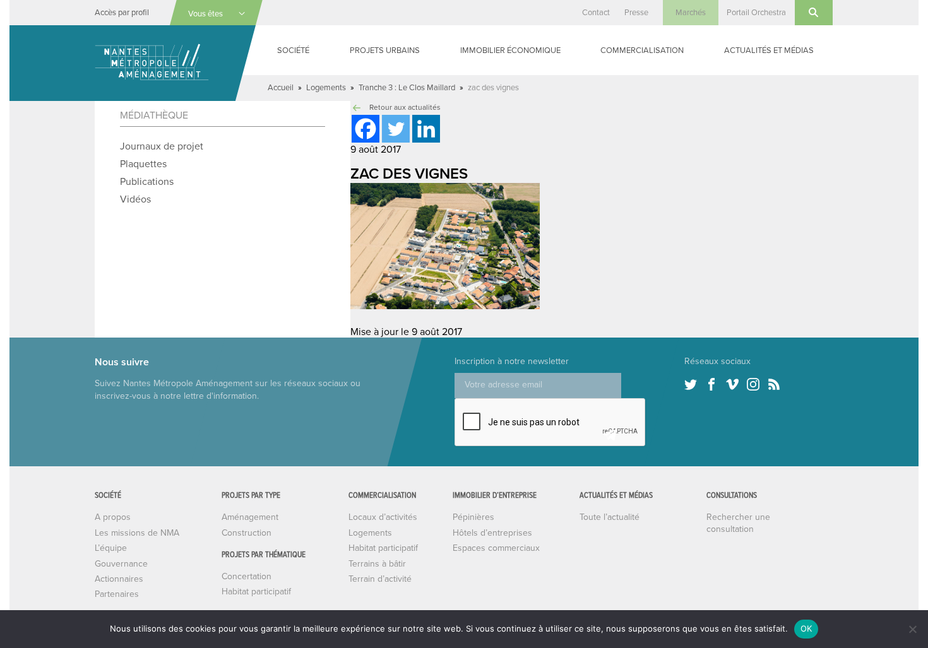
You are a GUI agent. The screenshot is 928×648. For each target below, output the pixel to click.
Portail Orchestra (756, 13)
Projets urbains (385, 50)
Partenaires (117, 594)
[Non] (912, 629)
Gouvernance (121, 563)
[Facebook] (365, 129)
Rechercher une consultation (738, 523)
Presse (636, 13)
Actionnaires (119, 579)
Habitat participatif (256, 591)
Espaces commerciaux (496, 548)
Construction (246, 532)
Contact (596, 13)
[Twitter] (396, 129)
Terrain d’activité (380, 579)
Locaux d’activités (382, 517)
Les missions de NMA (137, 532)
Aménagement (250, 517)
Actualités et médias (769, 50)
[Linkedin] (426, 129)
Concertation (246, 576)
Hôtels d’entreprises (492, 532)
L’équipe (111, 548)
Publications (147, 181)
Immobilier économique (510, 50)
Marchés (690, 13)
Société (293, 50)
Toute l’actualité (609, 517)
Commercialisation (642, 50)
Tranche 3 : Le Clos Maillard (407, 88)
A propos (113, 517)
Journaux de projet (161, 146)
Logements (326, 88)
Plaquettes (143, 164)
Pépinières (473, 517)
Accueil (281, 88)
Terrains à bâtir (377, 563)
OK (806, 628)
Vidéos (135, 199)
